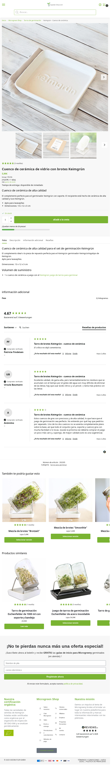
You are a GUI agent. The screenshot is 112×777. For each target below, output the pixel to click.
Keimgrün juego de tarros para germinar (59, 275)
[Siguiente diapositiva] (104, 145)
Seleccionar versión (24, 540)
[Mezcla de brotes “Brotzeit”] (24, 500)
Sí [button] (63, 354)
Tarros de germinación (32, 20)
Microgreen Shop (14, 20)
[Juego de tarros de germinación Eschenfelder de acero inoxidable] (70, 580)
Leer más (24, 626)
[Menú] (6, 5)
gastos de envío (10, 182)
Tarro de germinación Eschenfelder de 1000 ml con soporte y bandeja (24, 614)
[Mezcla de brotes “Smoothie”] (70, 500)
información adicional (33, 240)
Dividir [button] (75, 354)
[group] (18, 313)
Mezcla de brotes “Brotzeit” (24, 531)
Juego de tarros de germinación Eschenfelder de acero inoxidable (70, 612)
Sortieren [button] (9, 327)
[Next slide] (104, 77)
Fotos (4, 240)
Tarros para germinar (58, 465)
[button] (104, 5)
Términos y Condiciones (88, 760)
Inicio (4, 20)
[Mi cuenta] (100, 5)
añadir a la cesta (61, 219)
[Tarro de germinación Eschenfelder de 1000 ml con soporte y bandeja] (24, 580)
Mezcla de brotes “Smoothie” (70, 527)
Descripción (15, 240)
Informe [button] (68, 354)
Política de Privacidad (96, 761)
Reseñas (49, 240)
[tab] (4, 240)
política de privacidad (73, 684)
